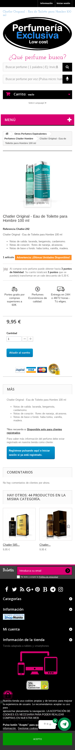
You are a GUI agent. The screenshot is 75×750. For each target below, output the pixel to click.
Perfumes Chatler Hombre (18, 138)
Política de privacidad (48, 577)
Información (46, 3)
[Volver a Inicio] (7, 134)
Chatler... (45, 544)
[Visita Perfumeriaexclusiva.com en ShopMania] (13, 616)
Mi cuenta (11, 629)
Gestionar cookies (28, 728)
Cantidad (12, 333)
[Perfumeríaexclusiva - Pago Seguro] (37, 369)
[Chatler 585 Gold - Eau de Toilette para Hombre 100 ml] (19, 524)
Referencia (9, 229)
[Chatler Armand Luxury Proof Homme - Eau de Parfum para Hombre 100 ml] (55, 524)
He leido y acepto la (30, 577)
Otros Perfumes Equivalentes (30, 134)
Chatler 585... (11, 544)
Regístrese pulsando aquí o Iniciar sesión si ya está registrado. (29, 452)
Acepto (37, 739)
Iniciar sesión (63, 3)
